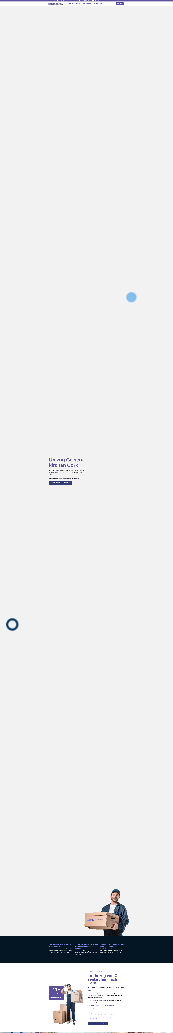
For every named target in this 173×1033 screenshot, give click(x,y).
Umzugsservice (87, 3)
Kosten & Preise (98, 3)
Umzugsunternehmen (74, 3)
